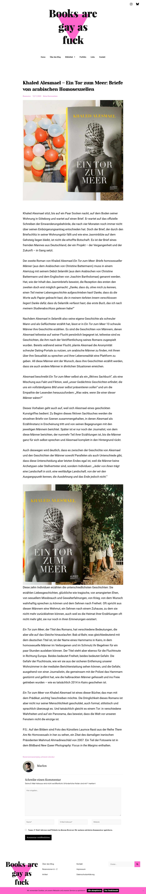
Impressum (81, 869)
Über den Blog (55, 57)
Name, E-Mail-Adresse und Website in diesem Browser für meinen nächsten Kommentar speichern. (70, 830)
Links (93, 57)
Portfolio (83, 57)
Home (43, 57)
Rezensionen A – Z (49, 869)
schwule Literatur (48, 757)
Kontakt (102, 57)
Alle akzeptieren (95, 890)
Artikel (45, 874)
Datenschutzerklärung (85, 874)
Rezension (27, 96)
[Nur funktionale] (143, 890)
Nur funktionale (111, 890)
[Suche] (137, 864)
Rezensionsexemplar (31, 757)
